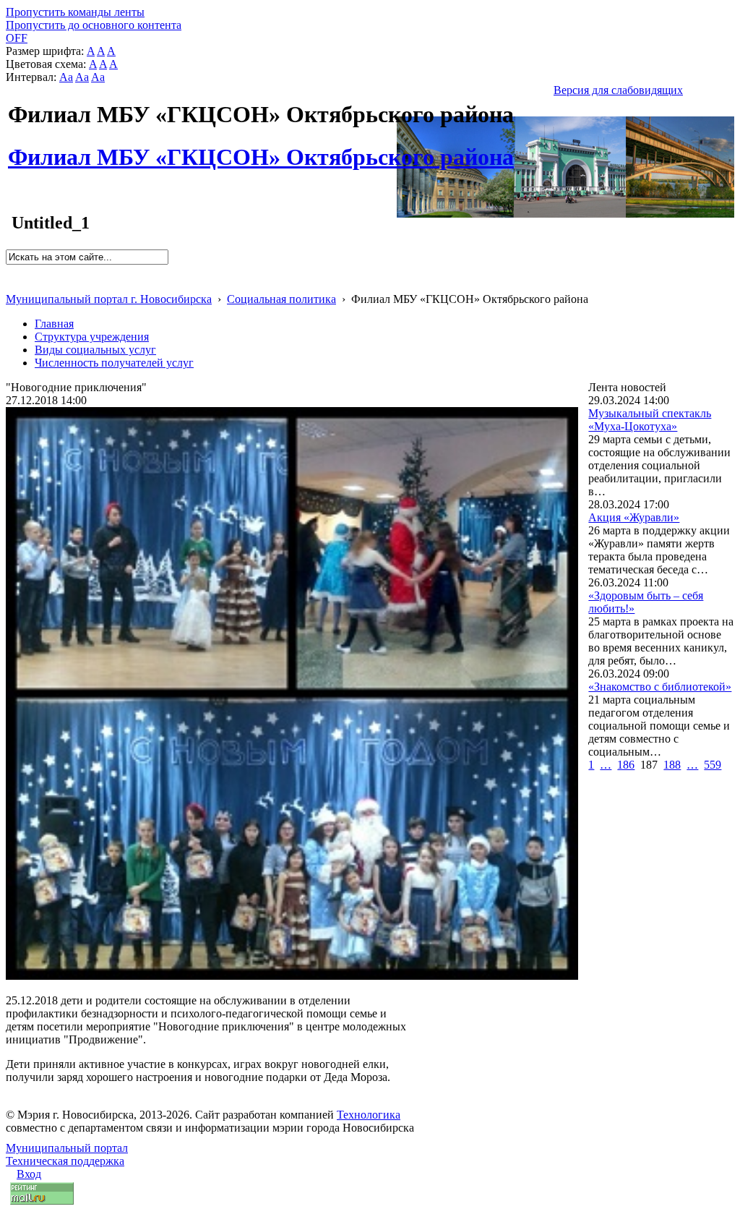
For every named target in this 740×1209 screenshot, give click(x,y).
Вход (29, 1174)
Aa (66, 77)
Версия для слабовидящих (618, 90)
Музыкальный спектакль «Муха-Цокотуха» (649, 419)
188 (672, 765)
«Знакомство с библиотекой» (659, 686)
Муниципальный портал (67, 1148)
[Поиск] (10, 270)
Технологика (368, 1114)
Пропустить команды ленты (75, 12)
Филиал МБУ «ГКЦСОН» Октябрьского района (261, 149)
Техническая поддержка (65, 1161)
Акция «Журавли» (633, 517)
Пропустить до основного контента (93, 25)
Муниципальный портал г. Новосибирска (109, 299)
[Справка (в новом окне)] (12, 284)
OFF (16, 38)
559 (712, 765)
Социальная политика (281, 299)
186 (625, 765)
